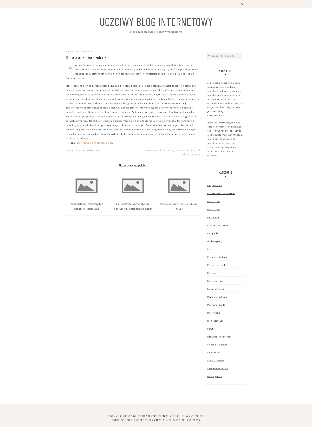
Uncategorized (214, 376)
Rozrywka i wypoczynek (219, 337)
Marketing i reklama (217, 297)
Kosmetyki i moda (216, 265)
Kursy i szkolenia (216, 289)
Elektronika (213, 217)
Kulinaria (211, 273)
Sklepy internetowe (217, 345)
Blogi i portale (214, 185)
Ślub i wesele (214, 352)
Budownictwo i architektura (79, 51)
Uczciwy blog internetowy (156, 21)
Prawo (210, 329)
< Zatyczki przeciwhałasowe (82, 150)
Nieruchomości (215, 321)
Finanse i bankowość (218, 225)
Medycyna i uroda (216, 305)
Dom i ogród (213, 201)
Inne (209, 249)
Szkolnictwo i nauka (217, 368)
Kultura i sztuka (215, 281)
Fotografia (212, 233)
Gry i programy (214, 241)
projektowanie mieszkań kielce (94, 142)
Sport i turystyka (215, 360)
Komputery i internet (217, 257)
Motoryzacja (213, 313)
